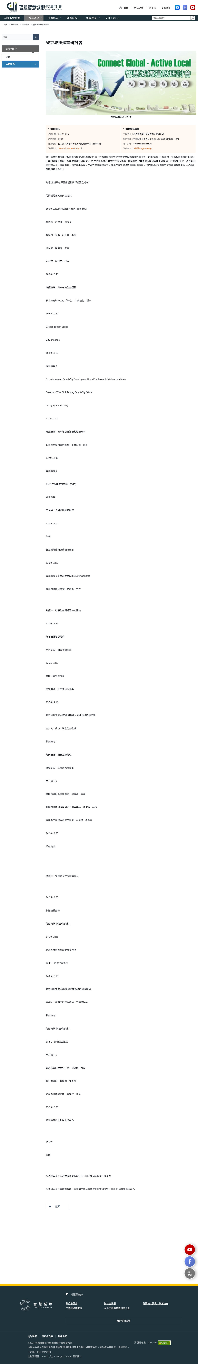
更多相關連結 (123, 1320)
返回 (57, 1206)
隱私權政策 (47, 1336)
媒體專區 (91, 18)
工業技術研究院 (74, 1308)
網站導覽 (138, 8)
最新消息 (34, 18)
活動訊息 (25, 25)
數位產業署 (110, 1303)
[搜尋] (192, 18)
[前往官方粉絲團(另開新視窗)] (185, 7)
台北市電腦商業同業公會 (117, 1308)
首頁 (5, 25)
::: (118, 8)
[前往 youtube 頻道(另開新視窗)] (192, 7)
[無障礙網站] (164, 1342)
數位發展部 (71, 1303)
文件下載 (110, 18)
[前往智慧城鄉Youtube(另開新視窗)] (190, 1249)
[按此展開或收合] (35, 64)
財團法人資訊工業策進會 (155, 1303)
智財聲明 (32, 1336)
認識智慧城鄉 (12, 18)
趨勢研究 (72, 18)
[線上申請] (190, 1273)
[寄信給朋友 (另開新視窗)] (177, 7)
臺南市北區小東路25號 (69, 148)
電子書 (152, 8)
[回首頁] (33, 7)
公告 (8, 57)
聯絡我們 (62, 1336)
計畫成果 (53, 18)
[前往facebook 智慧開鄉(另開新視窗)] (190, 1261)
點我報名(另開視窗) (143, 148)
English (166, 8)
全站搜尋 (173, 18)
